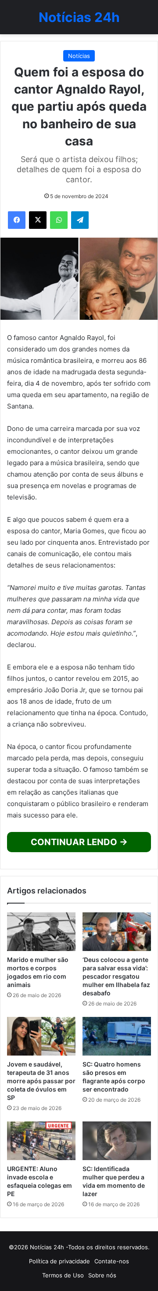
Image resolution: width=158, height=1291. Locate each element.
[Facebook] (16, 220)
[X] (38, 220)
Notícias (79, 55)
